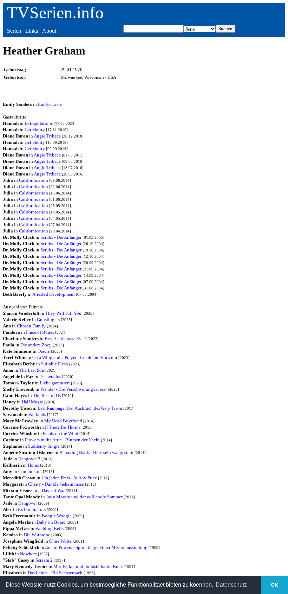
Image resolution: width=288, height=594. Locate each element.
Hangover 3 (29, 458)
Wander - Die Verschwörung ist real (73, 389)
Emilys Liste (50, 104)
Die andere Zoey (36, 344)
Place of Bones (40, 332)
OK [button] (274, 585)
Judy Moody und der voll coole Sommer (84, 496)
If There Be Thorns (62, 427)
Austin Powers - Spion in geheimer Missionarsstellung (96, 547)
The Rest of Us (47, 395)
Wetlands (37, 414)
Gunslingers (48, 319)
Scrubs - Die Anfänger (60, 237)
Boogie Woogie (57, 515)
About (49, 31)
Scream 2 (44, 560)
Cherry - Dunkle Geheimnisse (56, 484)
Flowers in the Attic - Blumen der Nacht (62, 439)
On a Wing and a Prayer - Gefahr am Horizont (74, 357)
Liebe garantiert (55, 382)
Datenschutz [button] (231, 585)
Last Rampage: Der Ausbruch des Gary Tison (80, 408)
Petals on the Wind (60, 433)
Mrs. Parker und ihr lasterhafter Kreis (88, 566)
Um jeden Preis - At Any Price (69, 477)
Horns (33, 465)
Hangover (27, 503)
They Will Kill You (63, 313)
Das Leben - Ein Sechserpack (55, 572)
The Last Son (31, 370)
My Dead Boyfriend (63, 420)
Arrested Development (53, 294)
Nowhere (28, 553)
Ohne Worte (60, 541)
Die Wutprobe (37, 534)
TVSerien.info (55, 12)
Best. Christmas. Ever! (65, 338)
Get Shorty (35, 129)
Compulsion (30, 471)
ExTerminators (32, 509)
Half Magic (32, 401)
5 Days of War (51, 490)
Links (31, 31)
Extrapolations (39, 123)
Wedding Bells (49, 528)
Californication (33, 180)
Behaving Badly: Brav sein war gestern (96, 452)
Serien (14, 31)
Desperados (50, 376)
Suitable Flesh (54, 363)
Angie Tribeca (47, 136)
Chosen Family (31, 325)
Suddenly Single (44, 446)
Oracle (44, 351)
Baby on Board (51, 522)
